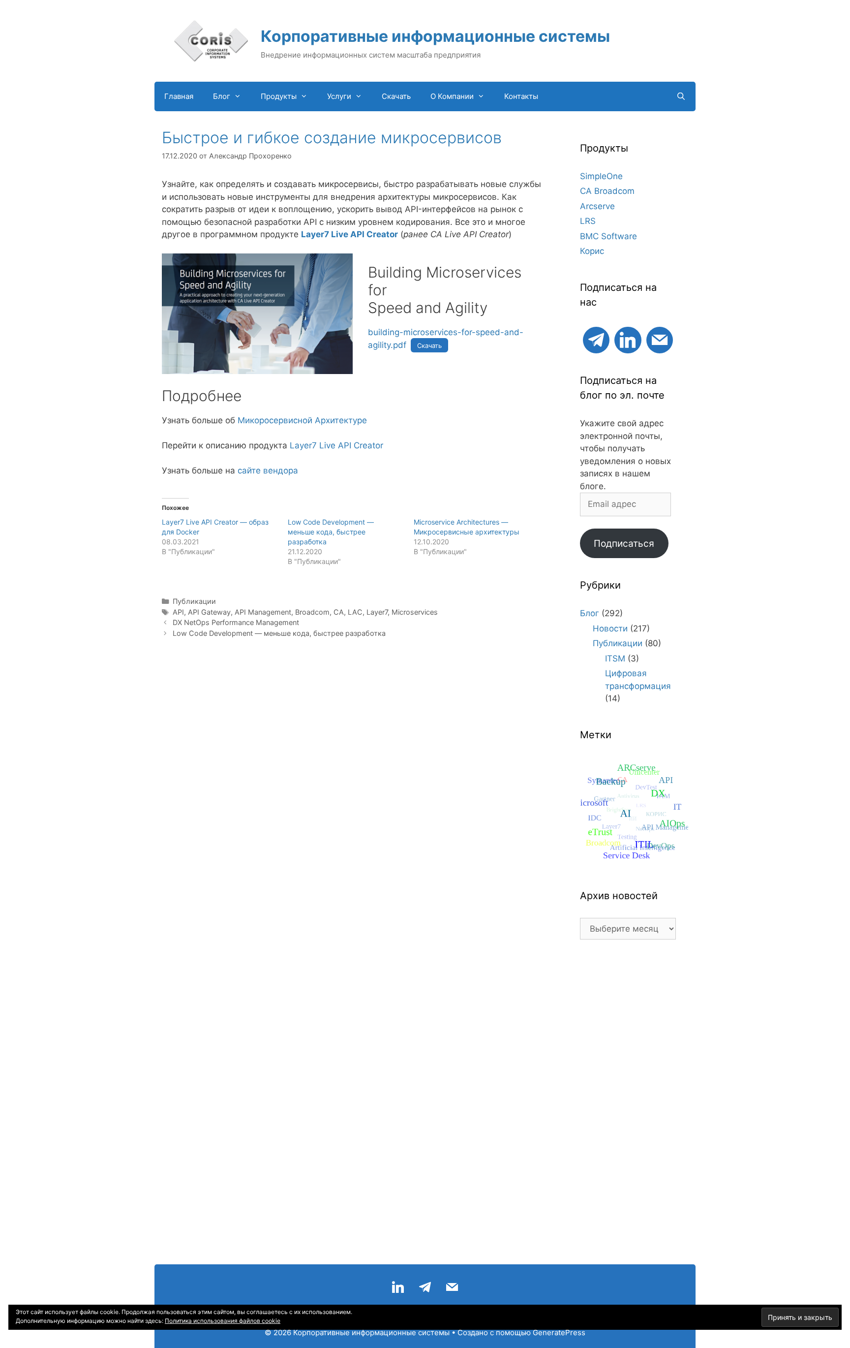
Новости (610, 628)
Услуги (339, 96)
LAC (355, 612)
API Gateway (209, 612)
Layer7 (377, 612)
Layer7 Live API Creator (349, 234)
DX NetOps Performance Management (236, 622)
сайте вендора (268, 470)
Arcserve (597, 206)
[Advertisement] (628, 1106)
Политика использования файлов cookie (222, 1320)
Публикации (194, 601)
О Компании (452, 96)
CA (339, 612)
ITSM (615, 658)
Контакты (521, 96)
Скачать (396, 96)
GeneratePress (559, 1332)
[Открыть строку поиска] (681, 96)
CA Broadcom (607, 191)
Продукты (279, 96)
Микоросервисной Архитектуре (302, 420)
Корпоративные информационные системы (435, 36)
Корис (592, 251)
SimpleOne (601, 176)
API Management (263, 612)
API (178, 612)
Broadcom (312, 612)
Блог (221, 96)
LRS (588, 221)
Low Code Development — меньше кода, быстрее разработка (331, 532)
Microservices (415, 612)
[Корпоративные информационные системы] (211, 40)
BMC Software (608, 236)
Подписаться (624, 543)
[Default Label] (596, 338)
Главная (178, 96)
